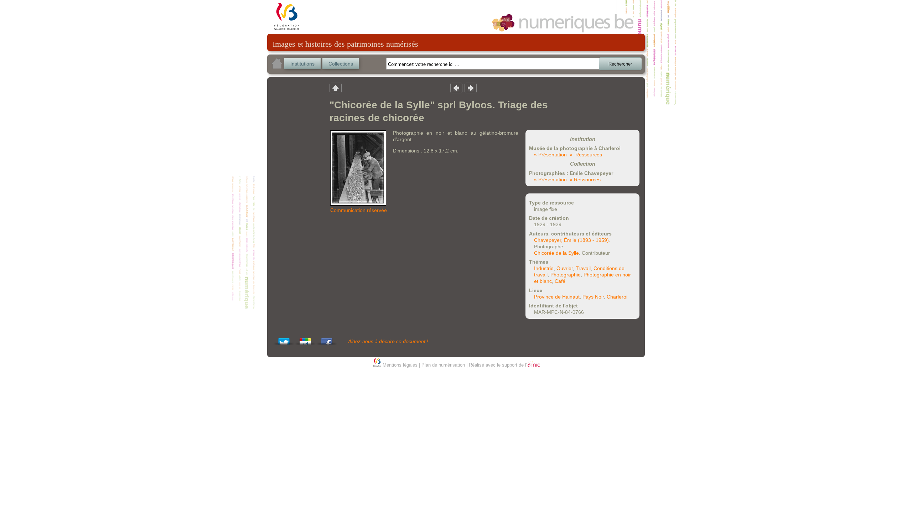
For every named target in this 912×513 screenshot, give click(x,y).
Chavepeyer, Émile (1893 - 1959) (571, 240)
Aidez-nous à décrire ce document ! (388, 341)
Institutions (302, 64)
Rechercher (620, 64)
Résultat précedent (456, 87)
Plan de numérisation (443, 365)
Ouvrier (564, 268)
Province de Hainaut (557, 297)
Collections (340, 64)
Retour (335, 87)
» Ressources (586, 154)
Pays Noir (593, 297)
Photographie (565, 275)
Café (560, 281)
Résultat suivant (470, 87)
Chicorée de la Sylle (556, 253)
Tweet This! (284, 339)
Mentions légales (400, 365)
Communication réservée (358, 210)
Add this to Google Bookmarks (305, 339)
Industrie (544, 268)
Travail (583, 268)
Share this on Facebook (326, 339)
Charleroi (617, 297)
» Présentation (550, 154)
